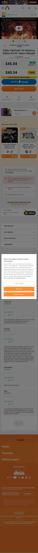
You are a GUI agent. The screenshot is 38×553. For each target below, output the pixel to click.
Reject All (19, 289)
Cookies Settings (19, 283)
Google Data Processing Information (16, 278)
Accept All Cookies (19, 294)
